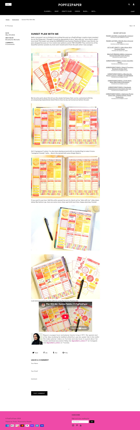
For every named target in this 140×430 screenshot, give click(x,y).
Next (131, 26)
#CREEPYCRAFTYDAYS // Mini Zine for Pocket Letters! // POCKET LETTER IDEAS (119, 74)
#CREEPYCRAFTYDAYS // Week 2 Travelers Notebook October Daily (119, 68)
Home (7, 19)
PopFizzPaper (70, 5)
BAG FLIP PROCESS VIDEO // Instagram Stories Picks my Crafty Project (119, 54)
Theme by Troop (11, 421)
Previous (10, 26)
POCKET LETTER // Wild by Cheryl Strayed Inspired (119, 41)
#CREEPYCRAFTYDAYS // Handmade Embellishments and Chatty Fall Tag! (119, 88)
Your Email (34, 371)
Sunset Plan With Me (45, 33)
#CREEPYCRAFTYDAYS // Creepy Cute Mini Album (119, 61)
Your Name (34, 363)
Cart (133, 11)
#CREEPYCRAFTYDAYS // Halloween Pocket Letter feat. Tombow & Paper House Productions (119, 95)
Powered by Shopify (25, 421)
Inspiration (15, 19)
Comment (34, 379)
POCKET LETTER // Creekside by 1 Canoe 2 (119, 36)
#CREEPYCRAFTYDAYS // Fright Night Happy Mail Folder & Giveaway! (119, 81)
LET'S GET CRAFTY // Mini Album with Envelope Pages (119, 48)
